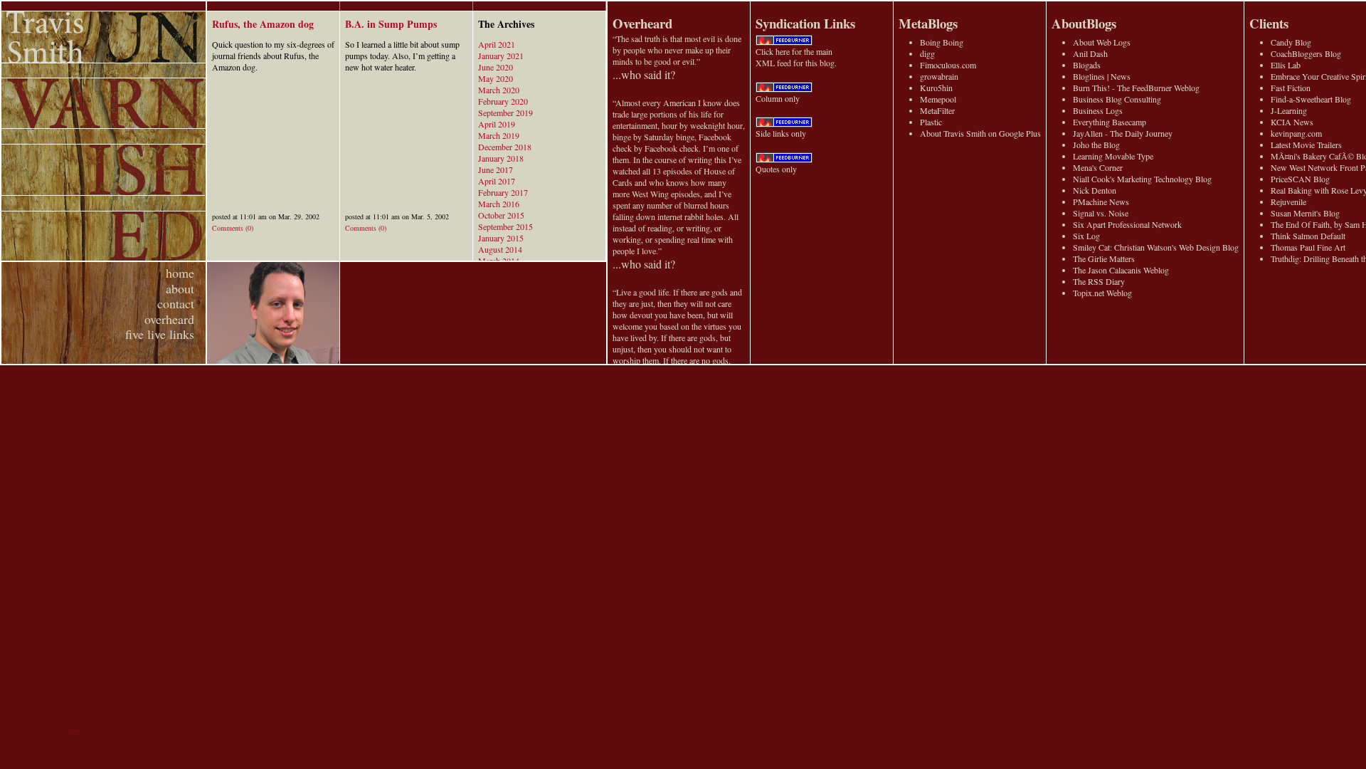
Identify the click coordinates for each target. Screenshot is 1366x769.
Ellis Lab (1286, 64)
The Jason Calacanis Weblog (1121, 270)
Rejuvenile (1288, 201)
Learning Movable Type (1113, 156)
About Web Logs (1102, 42)
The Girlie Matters (1104, 258)
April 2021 (496, 44)
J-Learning (1289, 110)
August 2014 (500, 249)
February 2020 (503, 101)
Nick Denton (1094, 190)
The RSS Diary (1099, 281)
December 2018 (504, 146)
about (180, 288)
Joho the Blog (1096, 144)
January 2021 (501, 55)
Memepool (938, 99)
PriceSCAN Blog (1300, 178)
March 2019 (498, 135)
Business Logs (1098, 110)
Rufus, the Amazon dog (263, 23)
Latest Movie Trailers (1306, 144)
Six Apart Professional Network (1127, 224)
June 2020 (495, 67)
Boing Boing (941, 42)
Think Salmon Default (1308, 235)
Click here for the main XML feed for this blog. (796, 57)
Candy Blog (1291, 42)
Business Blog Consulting (1117, 99)
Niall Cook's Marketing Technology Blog (1142, 178)
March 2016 (498, 203)
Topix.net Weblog (1102, 292)
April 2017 (496, 181)
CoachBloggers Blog (1306, 53)
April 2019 (496, 124)
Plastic (931, 121)
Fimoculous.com (948, 64)
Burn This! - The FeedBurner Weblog (1136, 87)
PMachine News (1101, 201)
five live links (159, 333)
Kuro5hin (936, 87)
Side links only (781, 133)
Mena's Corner (1098, 167)
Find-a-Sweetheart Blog (1311, 99)
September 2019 (505, 112)
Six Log (1086, 235)
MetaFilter (937, 110)
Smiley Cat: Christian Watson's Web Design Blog (1156, 247)
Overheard (642, 23)
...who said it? (644, 74)
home (180, 272)
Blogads (1087, 64)
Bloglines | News (1102, 76)
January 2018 (501, 158)
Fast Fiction (1291, 87)
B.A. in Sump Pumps (391, 23)
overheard (169, 319)
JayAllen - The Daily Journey (1122, 133)
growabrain (939, 76)
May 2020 (495, 78)
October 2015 (501, 215)
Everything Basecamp (1109, 121)
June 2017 (495, 169)
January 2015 (501, 238)
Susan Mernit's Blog (1305, 213)
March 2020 (498, 89)
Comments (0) (232, 228)
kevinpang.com (1296, 133)
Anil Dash (1090, 53)
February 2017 (503, 192)
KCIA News (1292, 121)
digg (927, 53)
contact (175, 303)
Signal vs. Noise (1100, 213)
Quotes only (776, 168)
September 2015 (505, 226)
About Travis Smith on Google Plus (980, 133)
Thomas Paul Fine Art (1308, 247)
